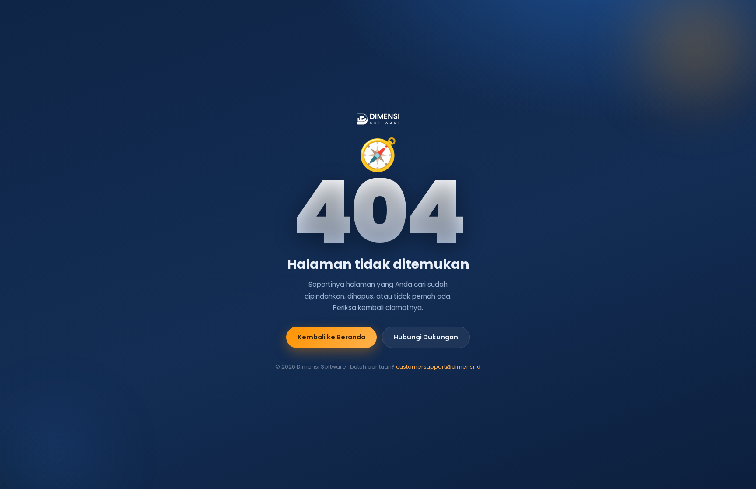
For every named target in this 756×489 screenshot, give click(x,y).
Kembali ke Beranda (331, 337)
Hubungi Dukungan (426, 337)
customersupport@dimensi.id (438, 366)
